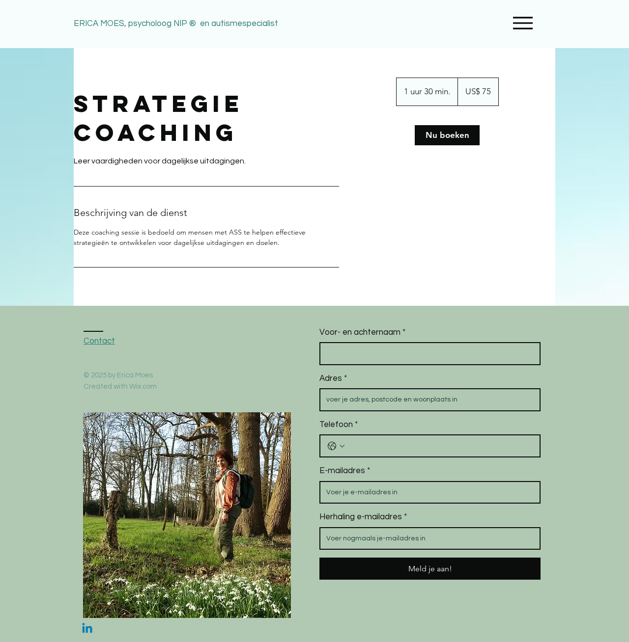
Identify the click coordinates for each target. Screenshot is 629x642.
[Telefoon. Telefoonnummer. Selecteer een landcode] (336, 446)
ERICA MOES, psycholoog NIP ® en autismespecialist (177, 23)
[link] (447, 135)
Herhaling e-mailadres (363, 516)
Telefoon (338, 424)
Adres (333, 378)
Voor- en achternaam (362, 332)
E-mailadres (344, 470)
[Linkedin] (87, 629)
